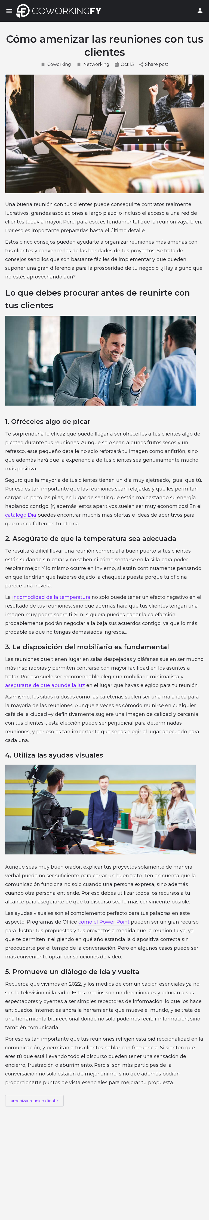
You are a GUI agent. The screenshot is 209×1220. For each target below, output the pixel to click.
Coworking (59, 64)
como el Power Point (104, 922)
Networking (96, 64)
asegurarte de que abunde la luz (45, 685)
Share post (156, 64)
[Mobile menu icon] (9, 11)
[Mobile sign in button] (200, 10)
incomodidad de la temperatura (51, 597)
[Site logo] (60, 11)
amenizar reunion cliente (34, 1100)
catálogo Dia (20, 515)
